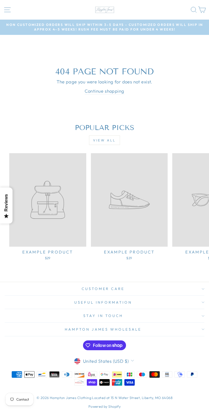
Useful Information (103, 302)
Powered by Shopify (104, 406)
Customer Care (103, 288)
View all (104, 140)
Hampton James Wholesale (103, 329)
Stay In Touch (103, 315)
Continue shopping (104, 91)
